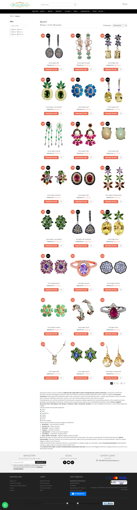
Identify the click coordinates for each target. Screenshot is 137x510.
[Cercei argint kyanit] (83, 355)
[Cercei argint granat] (53, 266)
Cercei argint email (83, 327)
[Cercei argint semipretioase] (113, 178)
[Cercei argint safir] (53, 46)
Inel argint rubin (113, 327)
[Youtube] (68, 462)
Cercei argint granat (54, 283)
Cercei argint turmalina (54, 195)
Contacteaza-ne (79, 493)
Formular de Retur (45, 488)
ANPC (41, 490)
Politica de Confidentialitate (18, 485)
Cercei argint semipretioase (113, 195)
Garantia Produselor (46, 485)
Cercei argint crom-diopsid (54, 107)
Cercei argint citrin (113, 107)
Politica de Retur (45, 483)
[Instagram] (72, 462)
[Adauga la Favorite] (61, 69)
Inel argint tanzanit (83, 283)
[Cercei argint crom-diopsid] (53, 90)
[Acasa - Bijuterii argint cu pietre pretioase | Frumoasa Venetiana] (20, 5)
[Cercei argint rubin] (83, 134)
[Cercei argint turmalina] (53, 178)
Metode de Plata (45, 481)
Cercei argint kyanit (83, 371)
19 (121, 383)
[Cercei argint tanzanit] (113, 266)
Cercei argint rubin (83, 151)
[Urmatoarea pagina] (124, 383)
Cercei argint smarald (83, 63)
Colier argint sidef (54, 371)
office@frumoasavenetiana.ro (108, 460)
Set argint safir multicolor (83, 239)
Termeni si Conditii (15, 483)
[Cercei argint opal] (83, 90)
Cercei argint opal (83, 107)
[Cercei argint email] (83, 310)
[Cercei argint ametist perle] (113, 355)
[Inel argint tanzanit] (83, 266)
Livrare (12, 488)
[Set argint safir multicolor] (83, 222)
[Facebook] (64, 462)
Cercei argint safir (54, 63)
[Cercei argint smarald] (83, 46)
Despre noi (13, 481)
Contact (12, 490)
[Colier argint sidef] (53, 355)
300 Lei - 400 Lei (16, 34)
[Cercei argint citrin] (113, 90)
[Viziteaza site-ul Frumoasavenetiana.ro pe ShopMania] (108, 503)
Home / (12, 16)
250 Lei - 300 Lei (16, 32)
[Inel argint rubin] (113, 310)
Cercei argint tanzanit (113, 283)
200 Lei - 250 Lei (16, 29)
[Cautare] (75, 4)
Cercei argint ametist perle (113, 371)
